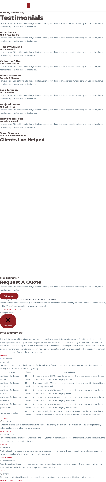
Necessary (7, 358)
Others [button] (3, 470)
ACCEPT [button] (18, 309)
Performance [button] (5, 431)
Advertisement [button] (6, 457)
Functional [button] (4, 418)
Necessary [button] (4, 355)
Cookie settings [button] (7, 309)
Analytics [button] (3, 444)
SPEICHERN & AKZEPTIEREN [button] (11, 480)
